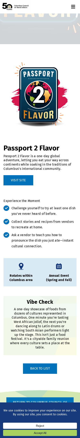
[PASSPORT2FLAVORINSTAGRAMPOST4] (39, 94)
